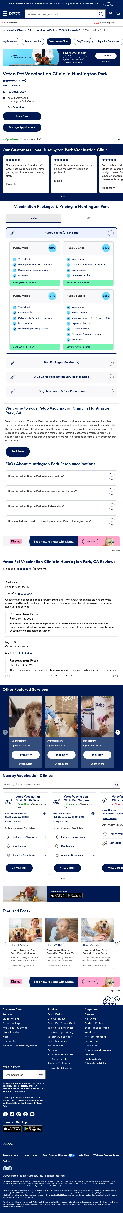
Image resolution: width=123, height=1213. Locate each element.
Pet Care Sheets (57, 1059)
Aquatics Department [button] (109, 41)
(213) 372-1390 (109, 819)
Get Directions (16, 107)
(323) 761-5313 (60, 822)
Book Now (22, 116)
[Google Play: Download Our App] (32, 1128)
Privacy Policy (30, 1155)
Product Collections (59, 1063)
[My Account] (111, 13)
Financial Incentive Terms (18, 1103)
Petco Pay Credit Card (61, 1023)
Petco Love (91, 1041)
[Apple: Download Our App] (12, 1128)
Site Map (84, 1155)
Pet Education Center (60, 1055)
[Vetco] (8, 1143)
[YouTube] (32, 1114)
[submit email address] (41, 1074)
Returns (7, 1014)
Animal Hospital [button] (33, 41)
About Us (90, 1019)
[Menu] (5, 13)
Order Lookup (11, 1023)
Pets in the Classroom (60, 1068)
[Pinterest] (18, 1114)
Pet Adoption (55, 1046)
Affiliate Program (95, 1037)
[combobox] (61, 785)
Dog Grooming (56, 1019)
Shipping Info (11, 1019)
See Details (106, 61)
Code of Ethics (94, 1023)
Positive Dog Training (60, 1032)
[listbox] (63, 174)
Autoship (52, 1050)
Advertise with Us (96, 1063)
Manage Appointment (22, 127)
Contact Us (9, 1041)
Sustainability (93, 1059)
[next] (115, 676)
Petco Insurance (57, 1041)
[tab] (34, 218)
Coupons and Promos (98, 1050)
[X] (12, 1114)
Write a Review (11, 86)
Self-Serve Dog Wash (60, 1028)
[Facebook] (5, 1114)
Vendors (90, 1032)
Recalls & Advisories (15, 1028)
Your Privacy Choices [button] (55, 1155)
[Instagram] (25, 1114)
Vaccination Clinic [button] (59, 41)
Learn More (26, 764)
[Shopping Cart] (118, 13)
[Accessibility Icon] (7, 1168)
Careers (89, 1014)
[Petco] (14, 13)
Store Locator (11, 1032)
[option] (27, 174)
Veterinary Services (59, 1037)
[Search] (101, 13)
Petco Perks (54, 1014)
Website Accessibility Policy (20, 1046)
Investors (90, 1055)
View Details (19, 868)
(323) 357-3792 (13, 822)
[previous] (7, 676)
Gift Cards (91, 1046)
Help (5, 1037)
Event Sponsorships (97, 1028)
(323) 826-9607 (17, 92)
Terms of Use (24, 1100)
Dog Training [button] (83, 41)
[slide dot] (61, 196)
